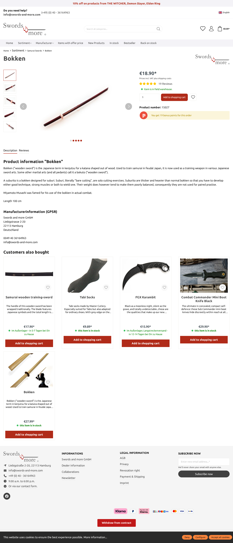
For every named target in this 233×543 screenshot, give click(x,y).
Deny (187, 537)
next (71, 140)
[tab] (10, 150)
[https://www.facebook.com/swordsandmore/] (6, 496)
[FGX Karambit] (146, 276)
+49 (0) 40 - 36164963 (22, 475)
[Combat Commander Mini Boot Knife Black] (204, 276)
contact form (29, 486)
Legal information (134, 452)
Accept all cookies (220, 537)
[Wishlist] (202, 29)
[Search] (158, 28)
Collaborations (70, 471)
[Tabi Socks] (87, 276)
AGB (122, 457)
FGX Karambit (145, 297)
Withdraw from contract (116, 522)
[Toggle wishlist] (193, 97)
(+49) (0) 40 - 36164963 (55, 12)
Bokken (29, 392)
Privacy (124, 464)
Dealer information (73, 465)
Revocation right (130, 470)
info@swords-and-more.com (21, 14)
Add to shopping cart (174, 97)
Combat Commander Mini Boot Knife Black (204, 299)
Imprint (124, 482)
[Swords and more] (212, 59)
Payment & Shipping (132, 476)
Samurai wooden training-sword (29, 297)
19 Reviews (165, 83)
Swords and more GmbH (76, 459)
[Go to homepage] (24, 29)
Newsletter (68, 477)
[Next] (128, 106)
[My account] (211, 29)
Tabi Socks (87, 297)
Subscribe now (204, 474)
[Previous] (23, 106)
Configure (200, 537)
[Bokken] (29, 370)
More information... (95, 537)
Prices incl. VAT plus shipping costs (155, 78)
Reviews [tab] (24, 150)
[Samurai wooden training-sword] (29, 276)
